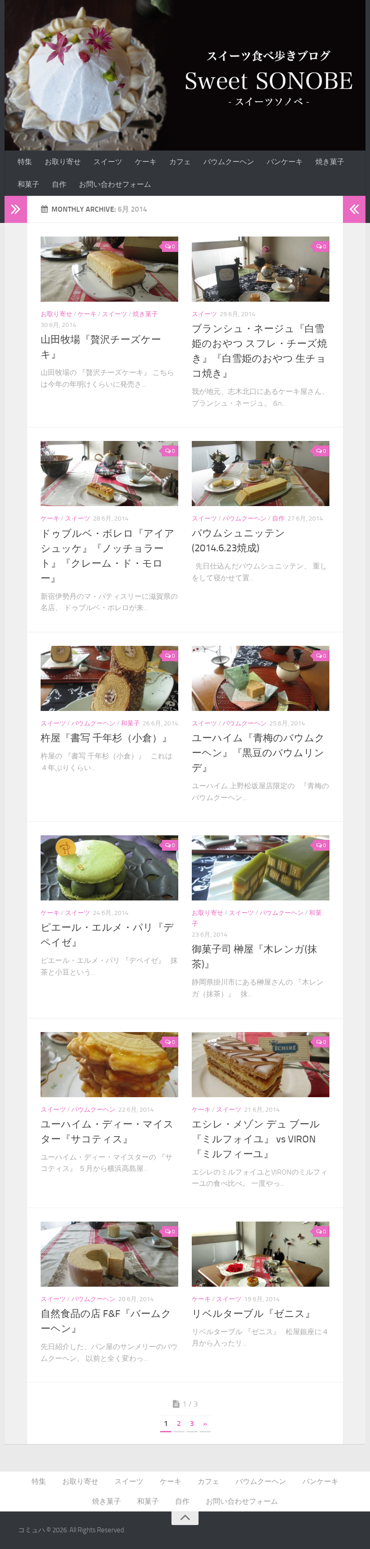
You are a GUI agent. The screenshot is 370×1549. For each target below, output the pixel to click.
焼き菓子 (329, 161)
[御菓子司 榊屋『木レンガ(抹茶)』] (260, 867)
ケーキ (146, 161)
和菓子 (28, 184)
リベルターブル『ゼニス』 (253, 1314)
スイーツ (107, 161)
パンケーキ (285, 161)
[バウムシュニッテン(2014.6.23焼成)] (260, 473)
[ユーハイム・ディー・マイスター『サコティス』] (109, 1064)
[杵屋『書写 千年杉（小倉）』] (109, 678)
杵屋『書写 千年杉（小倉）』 (106, 738)
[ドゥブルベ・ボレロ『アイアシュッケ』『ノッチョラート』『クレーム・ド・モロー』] (109, 473)
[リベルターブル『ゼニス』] (260, 1254)
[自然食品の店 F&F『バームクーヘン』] (109, 1254)
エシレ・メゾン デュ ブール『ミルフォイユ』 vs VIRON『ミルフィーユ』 (256, 1139)
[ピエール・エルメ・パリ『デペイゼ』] (109, 867)
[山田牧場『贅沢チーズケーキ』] (109, 269)
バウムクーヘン (229, 161)
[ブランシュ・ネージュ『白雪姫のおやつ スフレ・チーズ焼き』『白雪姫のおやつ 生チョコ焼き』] (260, 269)
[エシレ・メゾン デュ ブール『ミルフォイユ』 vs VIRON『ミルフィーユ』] (260, 1064)
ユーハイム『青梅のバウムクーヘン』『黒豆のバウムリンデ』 (258, 753)
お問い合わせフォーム (115, 184)
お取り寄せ (63, 161)
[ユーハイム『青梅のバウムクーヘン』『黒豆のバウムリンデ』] (260, 678)
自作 (59, 184)
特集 (25, 161)
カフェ (180, 161)
